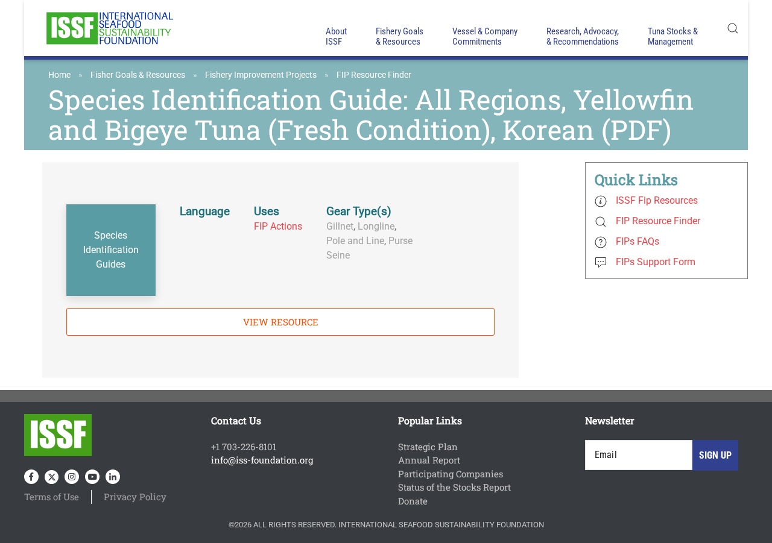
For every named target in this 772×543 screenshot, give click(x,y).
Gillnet (339, 226)
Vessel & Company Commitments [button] (484, 36)
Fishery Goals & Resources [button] (399, 36)
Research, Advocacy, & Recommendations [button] (582, 36)
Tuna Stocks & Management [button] (673, 36)
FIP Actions (278, 226)
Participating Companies (450, 474)
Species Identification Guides (111, 250)
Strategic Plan (428, 447)
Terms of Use (51, 497)
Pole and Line (355, 240)
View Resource (280, 322)
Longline (376, 226)
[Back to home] (108, 28)
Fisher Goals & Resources (137, 75)
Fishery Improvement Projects (261, 75)
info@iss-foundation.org (262, 460)
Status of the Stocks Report (454, 487)
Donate (413, 501)
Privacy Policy (135, 497)
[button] (733, 28)
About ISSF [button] (336, 36)
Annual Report (429, 460)
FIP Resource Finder (374, 75)
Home (59, 75)
